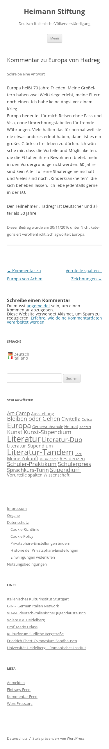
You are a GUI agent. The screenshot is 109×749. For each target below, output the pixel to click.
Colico (87, 419)
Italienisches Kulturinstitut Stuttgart (38, 599)
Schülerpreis (74, 464)
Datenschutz (18, 522)
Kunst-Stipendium (48, 432)
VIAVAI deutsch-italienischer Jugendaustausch (46, 613)
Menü (54, 38)
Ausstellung (42, 413)
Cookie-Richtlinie (24, 529)
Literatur (24, 439)
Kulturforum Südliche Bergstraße (35, 633)
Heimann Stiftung (54, 11)
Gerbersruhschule (47, 426)
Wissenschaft (56, 475)
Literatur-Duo (62, 439)
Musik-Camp (49, 459)
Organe (13, 515)
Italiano (20, 358)
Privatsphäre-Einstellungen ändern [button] (40, 543)
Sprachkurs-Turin (28, 469)
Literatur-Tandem (40, 451)
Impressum (17, 508)
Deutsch (21, 354)
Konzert (85, 427)
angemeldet (38, 305)
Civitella (71, 418)
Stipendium (65, 469)
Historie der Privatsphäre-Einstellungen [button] (44, 550)
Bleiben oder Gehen (33, 419)
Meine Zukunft (22, 458)
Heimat (71, 426)
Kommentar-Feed (22, 696)
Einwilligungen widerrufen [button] (32, 557)
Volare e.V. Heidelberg (26, 619)
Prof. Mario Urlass (22, 626)
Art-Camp (18, 413)
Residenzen (72, 458)
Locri (78, 454)
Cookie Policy (21, 536)
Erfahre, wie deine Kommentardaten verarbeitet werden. (54, 320)
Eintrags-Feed (19, 689)
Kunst (14, 432)
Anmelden (16, 682)
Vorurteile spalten (24, 475)
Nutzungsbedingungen (27, 564)
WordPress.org (20, 703)
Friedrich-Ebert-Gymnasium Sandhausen (42, 640)
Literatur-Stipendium (30, 445)
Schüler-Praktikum (32, 464)
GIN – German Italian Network (33, 606)
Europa (78, 234)
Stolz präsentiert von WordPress (59, 738)
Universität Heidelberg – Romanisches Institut (46, 647)
